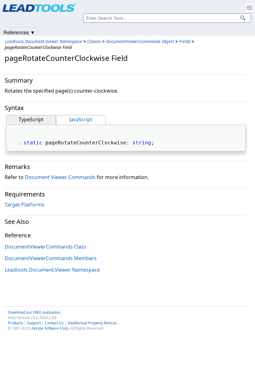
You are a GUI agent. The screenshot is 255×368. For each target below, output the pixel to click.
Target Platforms (24, 204)
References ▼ (19, 32)
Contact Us (54, 323)
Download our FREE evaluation (34, 312)
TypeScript (31, 119)
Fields (184, 41)
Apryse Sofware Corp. (50, 328)
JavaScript (80, 119)
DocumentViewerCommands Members (51, 258)
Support (34, 323)
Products (15, 323)
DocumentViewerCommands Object (140, 41)
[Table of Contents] (249, 7)
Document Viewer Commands (60, 177)
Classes (94, 41)
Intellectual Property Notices (92, 323)
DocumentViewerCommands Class (45, 246)
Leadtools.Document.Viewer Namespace (43, 41)
